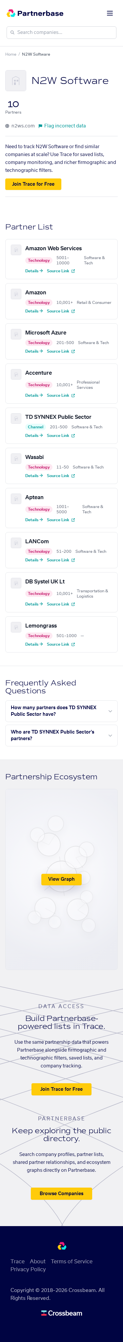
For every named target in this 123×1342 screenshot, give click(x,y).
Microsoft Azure (45, 333)
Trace (17, 1261)
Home (10, 54)
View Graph (61, 879)
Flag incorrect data (65, 126)
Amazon (35, 292)
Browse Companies (61, 1194)
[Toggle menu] (109, 13)
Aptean (34, 497)
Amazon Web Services (53, 248)
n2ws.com (22, 126)
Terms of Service (71, 1261)
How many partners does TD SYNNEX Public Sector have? (53, 711)
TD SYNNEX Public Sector (58, 417)
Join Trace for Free (33, 184)
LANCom (37, 541)
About (38, 1261)
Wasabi (34, 457)
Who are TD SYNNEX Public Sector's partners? (52, 735)
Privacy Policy (28, 1269)
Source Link (58, 271)
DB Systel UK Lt (45, 581)
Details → (34, 271)
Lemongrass (41, 626)
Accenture (38, 373)
